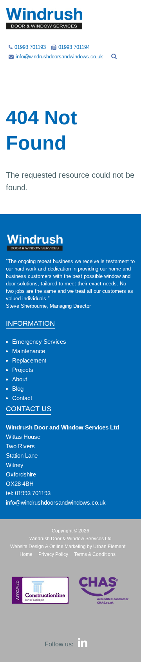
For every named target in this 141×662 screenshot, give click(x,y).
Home (26, 554)
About (19, 379)
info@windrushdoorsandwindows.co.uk (59, 57)
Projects (22, 369)
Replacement (29, 360)
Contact (22, 398)
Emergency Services (39, 341)
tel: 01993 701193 (28, 493)
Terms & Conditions (95, 554)
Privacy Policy (53, 554)
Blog (18, 388)
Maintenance (28, 351)
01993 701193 (30, 47)
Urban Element (109, 546)
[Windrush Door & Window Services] (44, 18)
